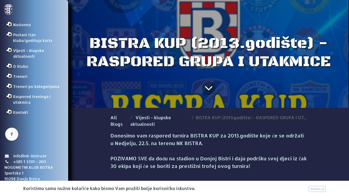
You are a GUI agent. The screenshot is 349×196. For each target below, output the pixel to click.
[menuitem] (34, 25)
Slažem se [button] (317, 189)
